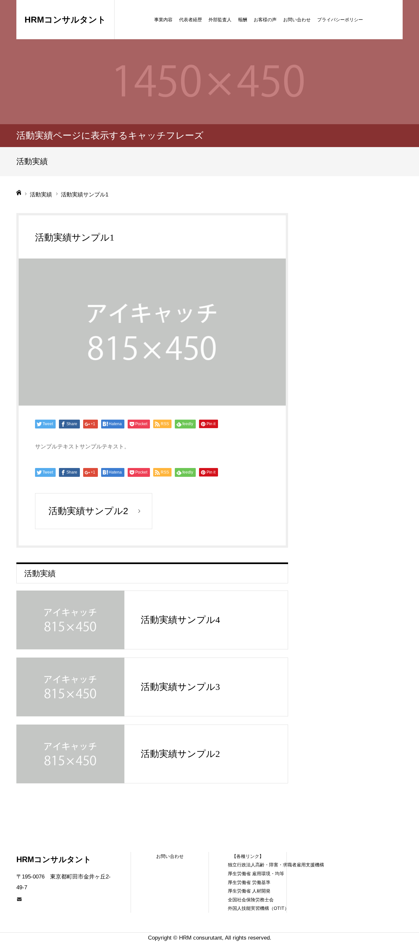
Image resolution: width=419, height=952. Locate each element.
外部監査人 (220, 19)
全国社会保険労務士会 (247, 899)
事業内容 (163, 19)
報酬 (242, 19)
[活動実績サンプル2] (70, 754)
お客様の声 (265, 19)
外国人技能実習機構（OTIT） (247, 908)
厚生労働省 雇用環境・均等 (247, 873)
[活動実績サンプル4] (70, 620)
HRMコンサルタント (65, 20)
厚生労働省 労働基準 (247, 882)
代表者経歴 (190, 19)
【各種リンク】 (248, 856)
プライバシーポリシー (340, 19)
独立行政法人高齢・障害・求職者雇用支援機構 (247, 864)
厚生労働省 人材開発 (247, 891)
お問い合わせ (297, 19)
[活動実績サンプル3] (70, 687)
